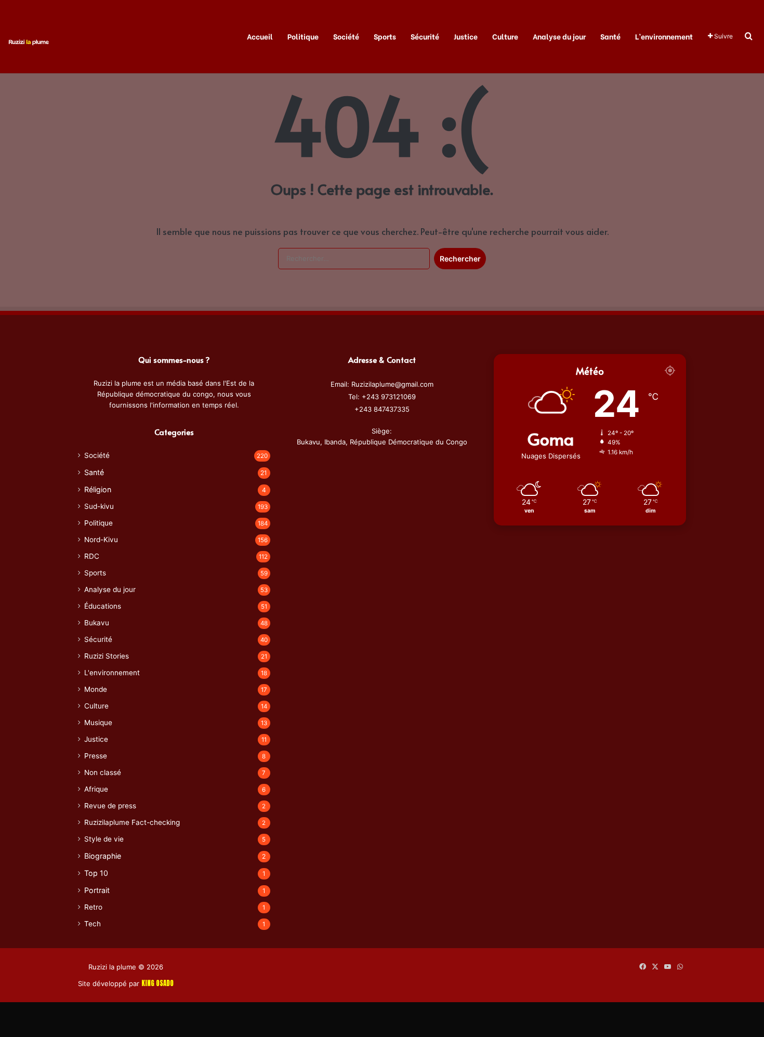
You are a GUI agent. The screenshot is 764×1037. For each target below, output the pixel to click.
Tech (92, 924)
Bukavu (96, 623)
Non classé (102, 772)
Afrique (96, 789)
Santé (610, 36)
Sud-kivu (99, 506)
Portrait (97, 890)
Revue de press (110, 806)
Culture (505, 36)
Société (346, 36)
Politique (303, 36)
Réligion (97, 489)
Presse (95, 756)
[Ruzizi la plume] (28, 41)
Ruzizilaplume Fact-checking (132, 822)
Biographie (102, 855)
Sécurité (425, 36)
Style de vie (104, 839)
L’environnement (664, 36)
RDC (91, 556)
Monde (95, 689)
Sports (385, 36)
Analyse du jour (559, 36)
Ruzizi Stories (106, 656)
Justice (466, 36)
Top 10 (96, 873)
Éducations (102, 606)
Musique (98, 722)
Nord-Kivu (101, 539)
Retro (93, 907)
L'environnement (112, 672)
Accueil (260, 36)
